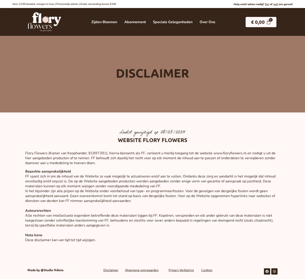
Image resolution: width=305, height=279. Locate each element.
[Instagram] (274, 271)
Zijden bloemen (104, 22)
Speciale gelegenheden (172, 22)
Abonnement (135, 22)
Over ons (207, 22)
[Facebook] (267, 271)
